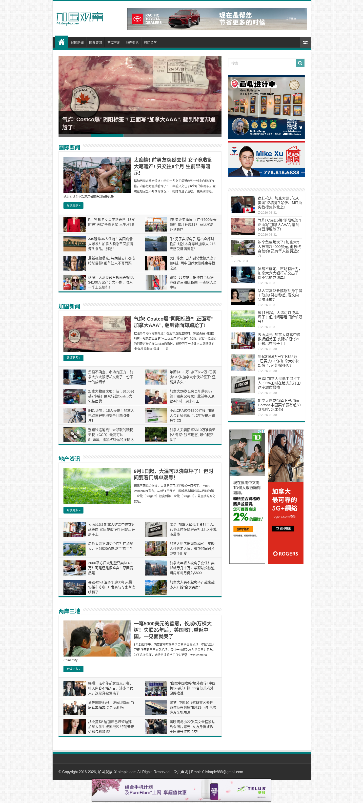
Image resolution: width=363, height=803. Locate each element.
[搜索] (300, 63)
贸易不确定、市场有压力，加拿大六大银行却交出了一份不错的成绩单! (110, 377)
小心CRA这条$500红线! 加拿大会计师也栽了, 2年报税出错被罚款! (192, 415)
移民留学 (150, 42)
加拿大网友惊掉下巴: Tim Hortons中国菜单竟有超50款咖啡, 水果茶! (279, 405)
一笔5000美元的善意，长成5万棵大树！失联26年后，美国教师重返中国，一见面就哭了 (173, 630)
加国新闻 (77, 42)
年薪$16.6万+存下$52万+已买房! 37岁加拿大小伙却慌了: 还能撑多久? (193, 377)
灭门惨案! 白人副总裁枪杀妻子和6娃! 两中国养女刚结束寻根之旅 (193, 263)
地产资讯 (132, 42)
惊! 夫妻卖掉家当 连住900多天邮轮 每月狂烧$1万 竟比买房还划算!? (193, 224)
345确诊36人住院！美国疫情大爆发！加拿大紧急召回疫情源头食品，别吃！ (110, 244)
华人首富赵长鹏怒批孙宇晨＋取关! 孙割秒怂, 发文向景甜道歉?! (280, 295)
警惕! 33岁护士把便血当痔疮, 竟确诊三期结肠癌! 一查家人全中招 (193, 282)
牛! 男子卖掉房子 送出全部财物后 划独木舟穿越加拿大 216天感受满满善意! (193, 244)
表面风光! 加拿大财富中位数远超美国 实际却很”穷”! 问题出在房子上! (111, 529)
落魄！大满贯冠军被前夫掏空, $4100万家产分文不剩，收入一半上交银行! (111, 282)
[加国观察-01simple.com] (79, 17)
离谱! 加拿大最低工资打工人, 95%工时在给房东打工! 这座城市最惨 (193, 529)
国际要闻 (95, 42)
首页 (61, 42)
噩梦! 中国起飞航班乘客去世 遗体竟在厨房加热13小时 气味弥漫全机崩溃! (193, 707)
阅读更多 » (73, 205)
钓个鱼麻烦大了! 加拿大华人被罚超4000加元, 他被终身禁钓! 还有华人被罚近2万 (279, 249)
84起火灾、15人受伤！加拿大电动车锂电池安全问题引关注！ (111, 415)
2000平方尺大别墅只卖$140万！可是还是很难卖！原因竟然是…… (110, 568)
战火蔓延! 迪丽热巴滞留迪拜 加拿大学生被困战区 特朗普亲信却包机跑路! (111, 727)
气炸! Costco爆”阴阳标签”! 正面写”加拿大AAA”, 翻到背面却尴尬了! (279, 224)
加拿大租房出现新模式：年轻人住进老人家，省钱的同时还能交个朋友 (192, 549)
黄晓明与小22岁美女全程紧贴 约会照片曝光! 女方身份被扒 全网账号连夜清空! (192, 727)
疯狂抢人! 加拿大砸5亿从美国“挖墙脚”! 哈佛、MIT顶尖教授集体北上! (280, 202)
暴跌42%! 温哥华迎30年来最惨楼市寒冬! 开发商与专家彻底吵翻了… (111, 587)
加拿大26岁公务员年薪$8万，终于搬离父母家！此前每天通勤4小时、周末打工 (193, 396)
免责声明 (180, 772)
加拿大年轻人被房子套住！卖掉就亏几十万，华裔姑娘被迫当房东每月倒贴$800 (192, 568)
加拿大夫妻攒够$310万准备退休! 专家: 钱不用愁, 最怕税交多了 (193, 435)
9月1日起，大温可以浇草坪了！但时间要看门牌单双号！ (280, 317)
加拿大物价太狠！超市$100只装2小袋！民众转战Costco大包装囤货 (111, 396)
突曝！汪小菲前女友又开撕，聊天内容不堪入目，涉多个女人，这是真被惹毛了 (110, 688)
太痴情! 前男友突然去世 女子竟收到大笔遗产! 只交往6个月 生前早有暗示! (173, 166)
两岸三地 (113, 42)
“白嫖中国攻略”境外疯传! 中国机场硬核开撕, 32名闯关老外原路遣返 (193, 688)
